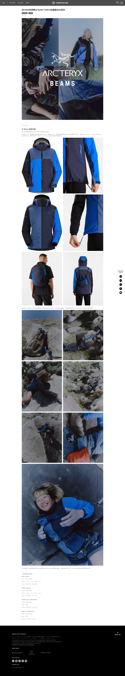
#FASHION (24, 13)
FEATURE (12, 2)
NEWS (27, 2)
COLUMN (20, 2)
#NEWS (30, 13)
